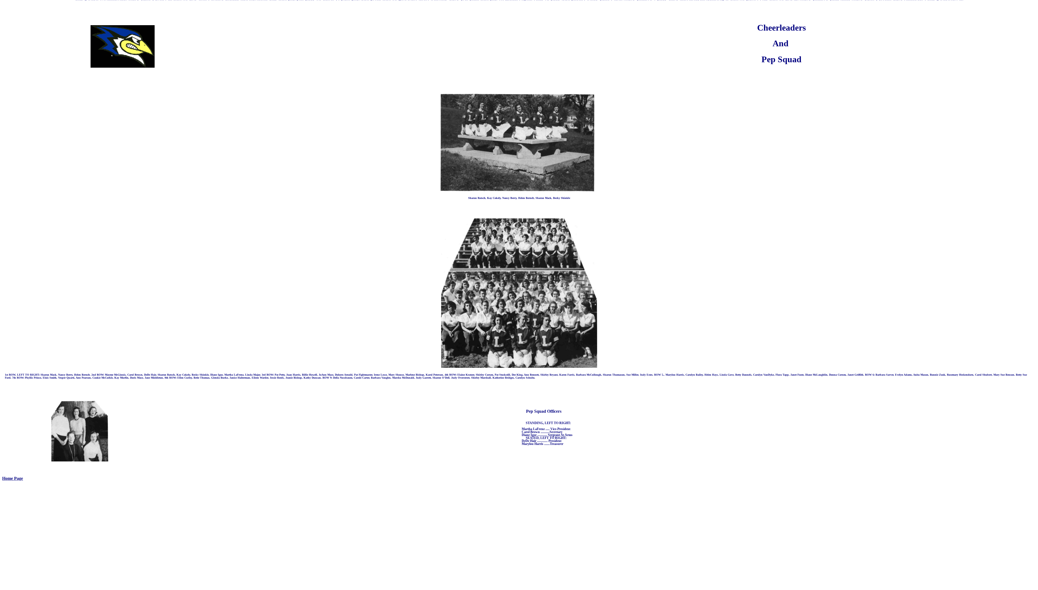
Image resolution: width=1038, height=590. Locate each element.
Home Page (12, 478)
